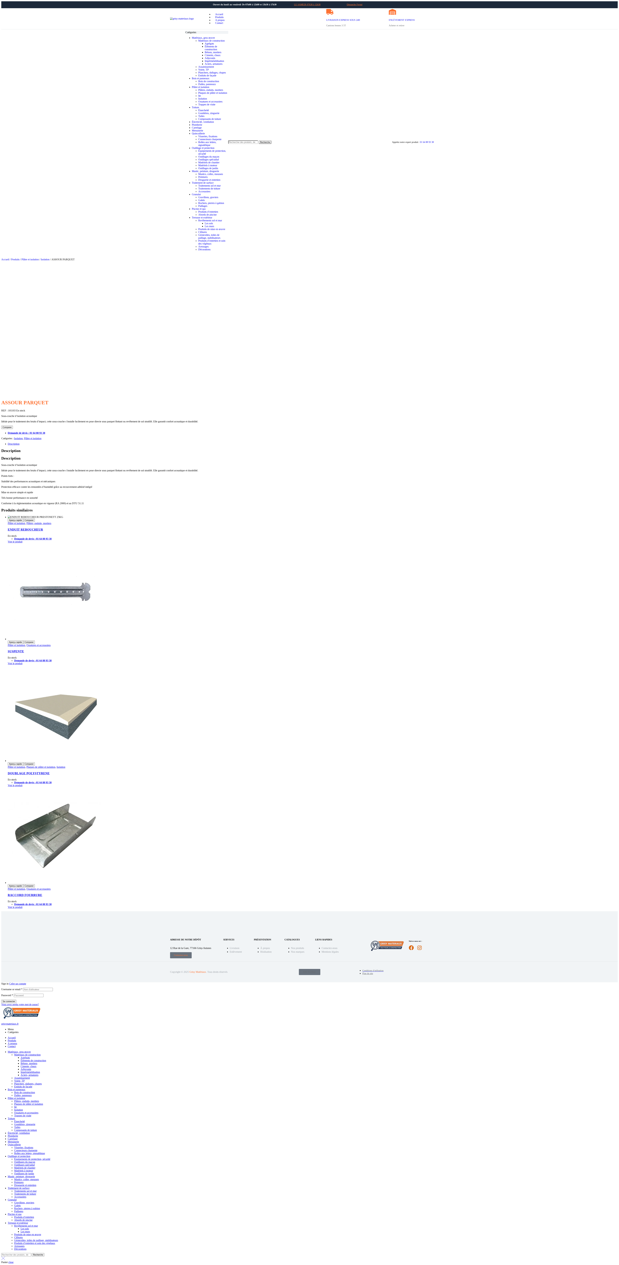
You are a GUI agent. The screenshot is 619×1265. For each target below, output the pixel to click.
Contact (12, 1046)
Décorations (20, 1249)
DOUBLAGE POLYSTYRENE (29, 773)
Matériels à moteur (23, 1170)
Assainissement (22, 1078)
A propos (12, 1043)
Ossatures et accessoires (38, 645)
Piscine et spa (14, 1214)
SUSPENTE (16, 651)
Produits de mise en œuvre (27, 1234)
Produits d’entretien (24, 1217)
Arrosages (19, 1246)
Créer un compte (17, 983)
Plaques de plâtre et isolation (40, 767)
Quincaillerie (14, 1144)
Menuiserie (13, 1141)
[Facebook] (411, 947)
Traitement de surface (18, 1188)
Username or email (11, 989)
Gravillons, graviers (24, 1202)
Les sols (25, 1228)
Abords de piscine (23, 1220)
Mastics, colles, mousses (26, 1179)
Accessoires (20, 1196)
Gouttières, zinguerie (24, 1124)
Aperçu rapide (15, 520)
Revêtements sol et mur (26, 1225)
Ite (15, 1107)
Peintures (19, 1182)
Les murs (25, 1231)
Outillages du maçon (24, 1162)
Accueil (5, 259)
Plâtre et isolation (30, 259)
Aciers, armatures (29, 1075)
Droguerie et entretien (25, 1185)
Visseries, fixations (23, 1147)
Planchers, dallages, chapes (28, 1083)
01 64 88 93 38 (427, 142)
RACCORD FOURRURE (25, 895)
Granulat (12, 1199)
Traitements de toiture (25, 1194)
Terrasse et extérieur (18, 1223)
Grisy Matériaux (197, 972)
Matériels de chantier (24, 1167)
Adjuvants (26, 1069)
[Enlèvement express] (392, 11)
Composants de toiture (25, 1130)
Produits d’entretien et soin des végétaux (34, 1243)
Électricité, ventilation (19, 1133)
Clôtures (18, 1237)
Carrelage (13, 1138)
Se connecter (9, 1001)
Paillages (18, 1211)
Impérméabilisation (30, 1072)
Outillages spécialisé (24, 1165)
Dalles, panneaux (23, 1095)
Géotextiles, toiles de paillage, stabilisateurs (36, 1240)
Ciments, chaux (28, 1066)
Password (7, 995)
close (11, 1262)
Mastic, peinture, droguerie (21, 1176)
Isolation (45, 259)
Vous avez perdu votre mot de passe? (20, 1004)
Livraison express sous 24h (343, 20)
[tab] (313, 444)
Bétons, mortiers (29, 1063)
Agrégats (25, 1057)
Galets (17, 1205)
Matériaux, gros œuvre (19, 1051)
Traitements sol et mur (25, 1191)
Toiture (11, 1118)
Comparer (7, 427)
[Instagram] (419, 947)
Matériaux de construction (27, 1054)
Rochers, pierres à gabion (27, 1208)
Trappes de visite (22, 1115)
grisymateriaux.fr (10, 1023)
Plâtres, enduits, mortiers (38, 523)
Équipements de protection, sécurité (32, 1159)
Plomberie (13, 1136)
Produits (15, 259)
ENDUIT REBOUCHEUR (25, 529)
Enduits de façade (23, 1086)
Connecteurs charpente (25, 1150)
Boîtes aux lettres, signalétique (29, 1153)
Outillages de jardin (24, 1173)
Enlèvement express (402, 20)
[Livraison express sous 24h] (330, 11)
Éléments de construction (33, 1060)
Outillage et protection (19, 1156)
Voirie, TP (19, 1080)
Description (14, 444)
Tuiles (17, 1127)
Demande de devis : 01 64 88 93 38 (26, 433)
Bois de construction (24, 1092)
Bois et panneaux (16, 1089)
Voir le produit (15, 541)
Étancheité (19, 1121)
